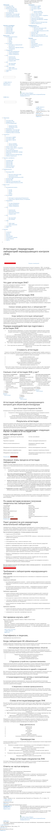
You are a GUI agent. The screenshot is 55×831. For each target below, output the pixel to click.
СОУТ (7, 71)
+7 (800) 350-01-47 (7, 800)
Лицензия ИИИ (9, 29)
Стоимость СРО (12, 60)
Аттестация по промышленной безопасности (19, 198)
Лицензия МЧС (9, 28)
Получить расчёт (14, 519)
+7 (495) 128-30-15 (8, 630)
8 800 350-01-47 (6, 83)
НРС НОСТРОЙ (12, 63)
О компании (33, 39)
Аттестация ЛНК (9, 6)
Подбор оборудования (14, 52)
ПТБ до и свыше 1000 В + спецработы (39, 15)
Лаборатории (6, 4)
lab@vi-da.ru (6, 803)
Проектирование (12, 58)
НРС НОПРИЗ (12, 64)
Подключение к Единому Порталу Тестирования (19, 199)
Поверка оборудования (14, 54)
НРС (7, 62)
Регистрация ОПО (35, 26)
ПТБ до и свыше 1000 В (36, 14)
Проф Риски (8, 70)
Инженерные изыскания (14, 59)
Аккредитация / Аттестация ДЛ (12, 14)
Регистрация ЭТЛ (10, 12)
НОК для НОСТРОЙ (38, 12)
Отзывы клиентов (35, 46)
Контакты (33, 40)
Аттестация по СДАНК (36, 6)
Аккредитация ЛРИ (10, 7)
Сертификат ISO (9, 26)
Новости (33, 47)
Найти (35, 77)
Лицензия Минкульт (10, 32)
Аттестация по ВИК (35, 7)
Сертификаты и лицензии (36, 44)
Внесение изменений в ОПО (40, 28)
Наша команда (34, 43)
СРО (7, 55)
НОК (32, 10)
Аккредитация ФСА (13, 10)
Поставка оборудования (14, 51)
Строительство (12, 56)
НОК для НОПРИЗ (38, 11)
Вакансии (33, 42)
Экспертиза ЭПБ (34, 32)
